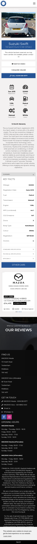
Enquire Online (19, 70)
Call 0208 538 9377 (19, 76)
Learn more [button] (7, 536)
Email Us (7, 408)
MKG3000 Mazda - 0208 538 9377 (15, 401)
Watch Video (19, 64)
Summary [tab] (6, 174)
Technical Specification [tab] (12, 254)
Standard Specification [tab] (12, 249)
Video (31, 35)
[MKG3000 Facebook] (3, 417)
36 (7, 35)
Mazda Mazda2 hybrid (17, 299)
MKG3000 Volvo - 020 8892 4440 (15, 405)
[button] (33, 25)
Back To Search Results (10, 9)
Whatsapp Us (8, 412)
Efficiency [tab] (7, 258)
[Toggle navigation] (34, 3)
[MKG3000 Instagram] (9, 417)
